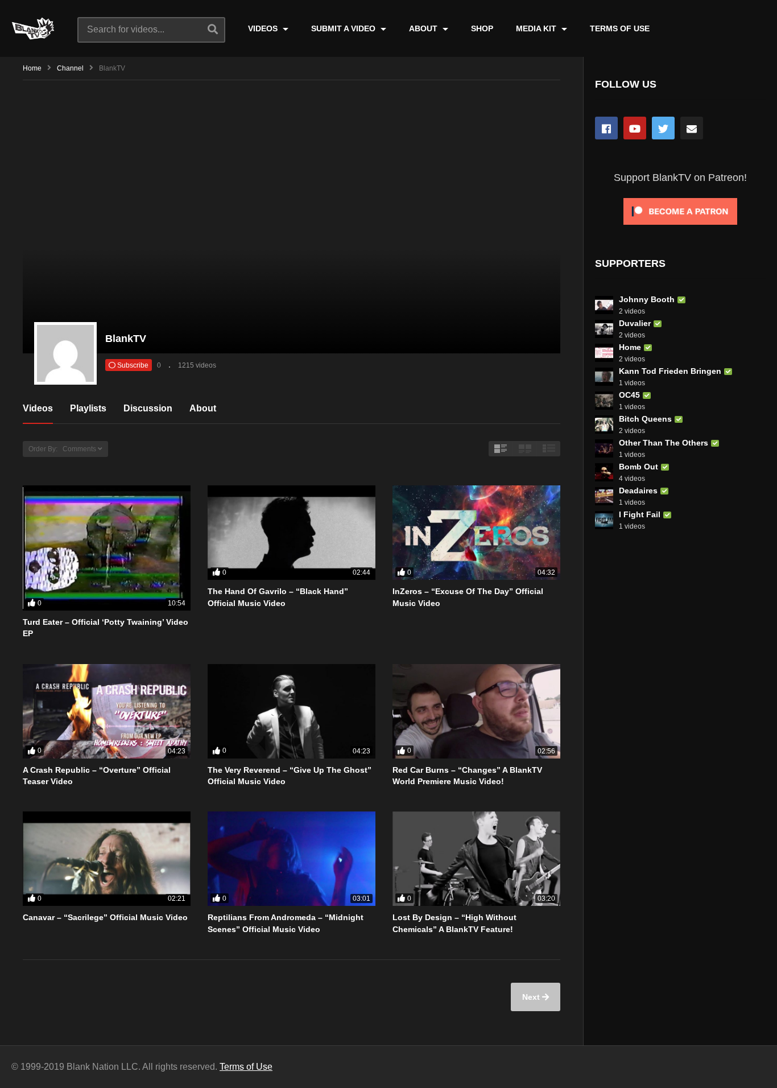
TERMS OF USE (620, 28)
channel (70, 68)
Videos (38, 408)
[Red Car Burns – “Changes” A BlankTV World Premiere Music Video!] (476, 711)
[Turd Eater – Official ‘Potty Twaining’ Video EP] (107, 548)
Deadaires (638, 490)
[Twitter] (663, 128)
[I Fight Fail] (604, 520)
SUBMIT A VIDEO (344, 28)
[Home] (604, 353)
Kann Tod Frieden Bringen (670, 371)
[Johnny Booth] (604, 305)
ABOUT (424, 28)
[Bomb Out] (604, 472)
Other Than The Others (663, 442)
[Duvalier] (604, 329)
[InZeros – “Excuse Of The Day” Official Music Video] (476, 532)
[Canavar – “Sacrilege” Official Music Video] (107, 858)
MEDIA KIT (537, 28)
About (202, 408)
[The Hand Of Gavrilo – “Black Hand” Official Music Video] (291, 532)
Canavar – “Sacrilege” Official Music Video (105, 917)
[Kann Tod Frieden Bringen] (604, 377)
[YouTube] (634, 128)
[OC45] (604, 400)
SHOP (482, 28)
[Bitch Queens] (604, 424)
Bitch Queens (645, 418)
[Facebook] (606, 128)
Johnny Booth (647, 299)
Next (532, 997)
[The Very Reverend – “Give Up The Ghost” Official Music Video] (291, 711)
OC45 (629, 394)
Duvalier (635, 323)
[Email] (691, 128)
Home (32, 68)
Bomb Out (638, 466)
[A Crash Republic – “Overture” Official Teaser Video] (107, 711)
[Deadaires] (604, 496)
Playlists (88, 408)
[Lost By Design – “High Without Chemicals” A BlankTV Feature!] (476, 858)
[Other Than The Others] (604, 448)
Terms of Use (246, 1066)
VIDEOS (264, 28)
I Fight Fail (639, 514)
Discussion (147, 408)
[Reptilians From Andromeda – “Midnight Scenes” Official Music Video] (291, 858)
